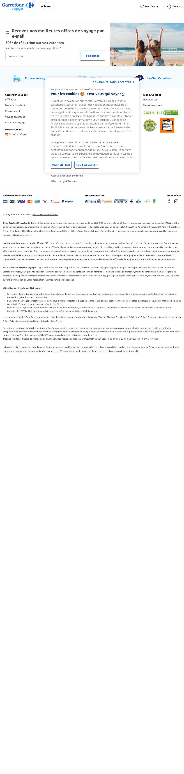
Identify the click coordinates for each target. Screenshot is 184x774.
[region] (92, 125)
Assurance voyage (15, 122)
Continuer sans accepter (112, 82)
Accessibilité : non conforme (67, 175)
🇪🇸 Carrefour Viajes (16, 134)
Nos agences (150, 99)
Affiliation (11, 99)
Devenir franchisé (15, 105)
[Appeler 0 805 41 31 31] (161, 112)
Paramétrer (61, 164)
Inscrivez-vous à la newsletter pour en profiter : (33, 48)
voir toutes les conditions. (45, 214)
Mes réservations (152, 105)
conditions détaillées (64, 279)
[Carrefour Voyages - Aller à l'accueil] (18, 6)
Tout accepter (86, 164)
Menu (47, 6)
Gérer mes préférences (64, 181)
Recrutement (12, 110)
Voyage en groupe (15, 116)
